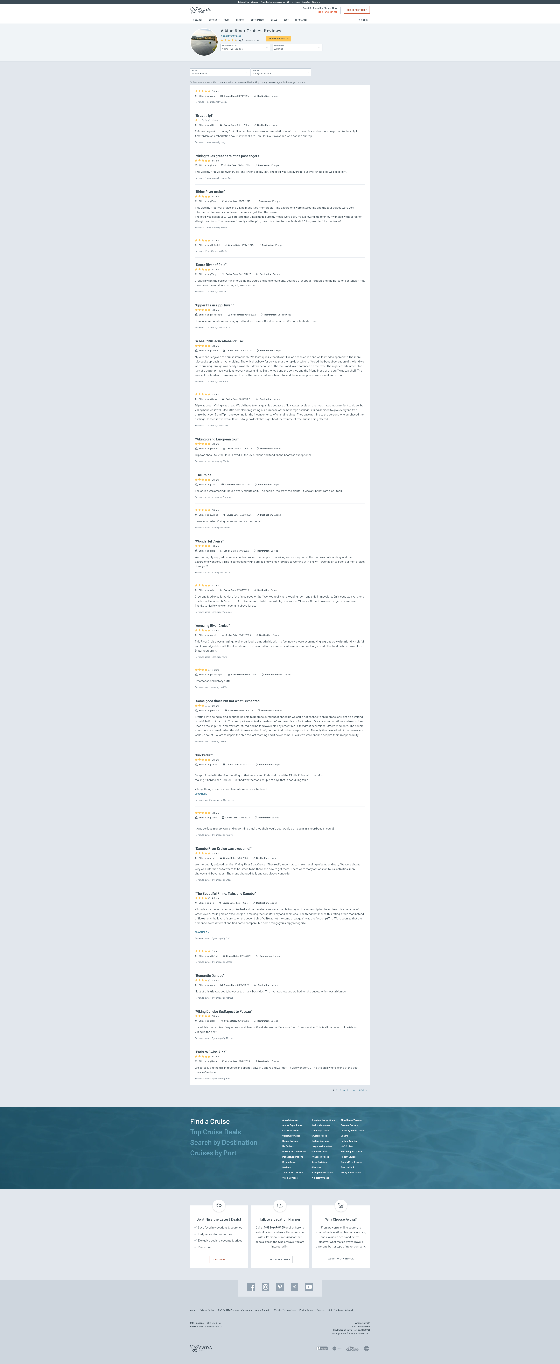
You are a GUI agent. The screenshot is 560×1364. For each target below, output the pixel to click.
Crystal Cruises (319, 1135)
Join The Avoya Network (341, 1310)
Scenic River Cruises (351, 1161)
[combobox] (218, 72)
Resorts (240, 20)
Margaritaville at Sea (322, 1146)
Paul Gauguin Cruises (351, 1151)
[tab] (234, 1121)
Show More (201, 794)
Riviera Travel (289, 1161)
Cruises (213, 20)
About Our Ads (262, 1310)
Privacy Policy (207, 1310)
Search (198, 20)
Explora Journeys (320, 1140)
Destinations (258, 20)
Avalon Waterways (321, 1125)
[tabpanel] (326, 1149)
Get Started (301, 20)
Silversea (316, 1167)
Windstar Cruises (320, 1177)
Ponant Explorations (292, 1156)
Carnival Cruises (290, 1130)
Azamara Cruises (349, 1125)
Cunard (344, 1135)
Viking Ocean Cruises (322, 1172)
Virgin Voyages (290, 1177)
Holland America (349, 1140)
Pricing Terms (306, 1310)
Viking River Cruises (230, 35)
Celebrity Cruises (320, 1130)
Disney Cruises (290, 1140)
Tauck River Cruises (292, 1172)
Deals (274, 20)
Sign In (364, 20)
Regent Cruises (349, 1156)
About (193, 1310)
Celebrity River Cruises (352, 1130)
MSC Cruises (347, 1146)
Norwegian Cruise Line (294, 1151)
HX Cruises (288, 1146)
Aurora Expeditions (292, 1125)
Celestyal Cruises (291, 1135)
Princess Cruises (320, 1156)
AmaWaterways (290, 1119)
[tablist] (234, 1148)
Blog (286, 20)
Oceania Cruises (320, 1151)
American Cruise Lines (323, 1119)
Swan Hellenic (348, 1167)
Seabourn (287, 1167)
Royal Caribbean (320, 1161)
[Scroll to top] (552, 1356)
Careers (321, 1310)
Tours (227, 20)
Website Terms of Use (285, 1310)
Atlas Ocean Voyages (351, 1119)
